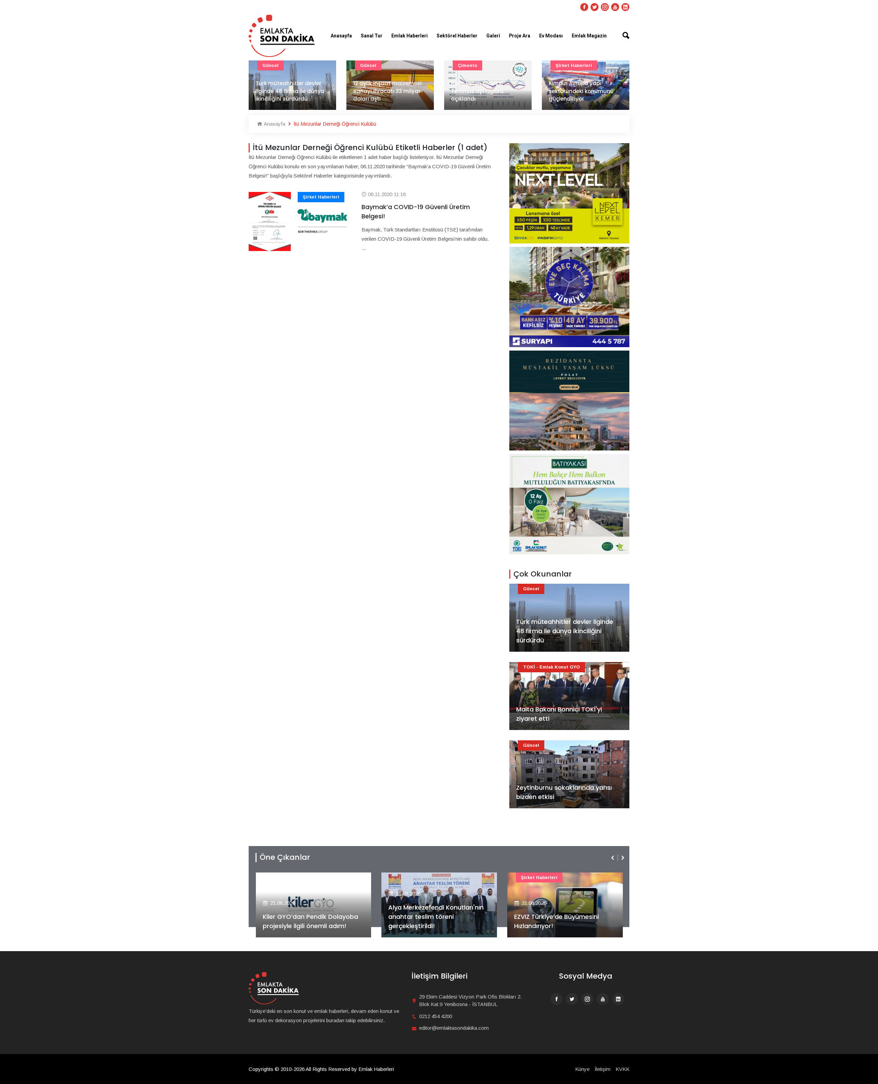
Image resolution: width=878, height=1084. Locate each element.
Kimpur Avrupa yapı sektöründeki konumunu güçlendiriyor (581, 91)
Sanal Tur (371, 35)
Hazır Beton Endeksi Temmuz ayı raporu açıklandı (477, 91)
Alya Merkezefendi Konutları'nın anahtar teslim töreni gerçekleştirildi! (436, 916)
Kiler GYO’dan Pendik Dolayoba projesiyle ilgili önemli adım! (310, 921)
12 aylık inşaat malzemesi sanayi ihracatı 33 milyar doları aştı (387, 91)
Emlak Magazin (589, 35)
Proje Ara (519, 35)
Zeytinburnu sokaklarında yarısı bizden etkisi (564, 792)
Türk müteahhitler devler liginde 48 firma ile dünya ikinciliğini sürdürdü (290, 91)
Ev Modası (551, 35)
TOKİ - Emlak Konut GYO (551, 667)
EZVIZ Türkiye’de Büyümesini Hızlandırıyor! (556, 921)
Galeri (493, 35)
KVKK (622, 1069)
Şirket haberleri (574, 65)
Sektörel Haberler (457, 35)
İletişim (602, 1069)
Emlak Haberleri (409, 35)
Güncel (270, 65)
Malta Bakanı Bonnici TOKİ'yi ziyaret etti (559, 714)
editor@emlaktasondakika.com (454, 1028)
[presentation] (613, 857)
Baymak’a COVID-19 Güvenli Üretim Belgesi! (415, 211)
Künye (582, 1069)
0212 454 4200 (435, 1016)
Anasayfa (341, 35)
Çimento (467, 65)
